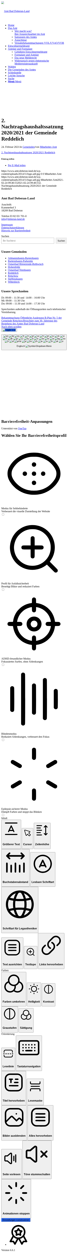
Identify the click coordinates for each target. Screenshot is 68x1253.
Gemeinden (29, 146)
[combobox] (34, 342)
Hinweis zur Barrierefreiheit (15, 230)
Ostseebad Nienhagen (19, 270)
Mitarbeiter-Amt (48, 146)
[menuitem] (37, 25)
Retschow (13, 275)
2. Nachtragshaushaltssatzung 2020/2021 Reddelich (28, 152)
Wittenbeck (14, 281)
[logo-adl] (15, 11)
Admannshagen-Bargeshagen (23, 258)
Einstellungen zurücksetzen (16, 1220)
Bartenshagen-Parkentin (20, 261)
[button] (11, 834)
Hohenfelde (14, 267)
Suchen (5, 236)
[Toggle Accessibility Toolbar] (9, 330)
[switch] (3, 514)
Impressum (7, 224)
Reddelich (13, 273)
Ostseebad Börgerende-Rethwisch (25, 264)
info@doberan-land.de (13, 219)
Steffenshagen (15, 278)
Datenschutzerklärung (12, 227)
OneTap (22, 428)
